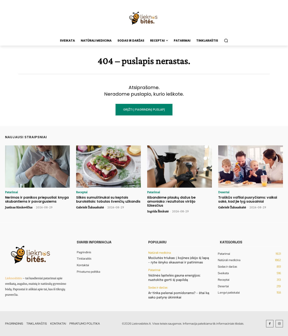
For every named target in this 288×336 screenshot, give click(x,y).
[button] (226, 40)
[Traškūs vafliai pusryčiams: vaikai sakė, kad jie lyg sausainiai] (250, 166)
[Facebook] (269, 323)
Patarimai (11, 192)
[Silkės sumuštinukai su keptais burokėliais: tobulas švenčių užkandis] (108, 166)
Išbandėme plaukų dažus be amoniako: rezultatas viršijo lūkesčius (171, 201)
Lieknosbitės (13, 278)
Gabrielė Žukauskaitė (90, 207)
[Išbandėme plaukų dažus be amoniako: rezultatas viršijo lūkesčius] (179, 166)
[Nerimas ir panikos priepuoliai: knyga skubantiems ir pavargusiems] (37, 166)
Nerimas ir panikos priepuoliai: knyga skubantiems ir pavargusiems (37, 199)
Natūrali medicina (159, 253)
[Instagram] (279, 323)
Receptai (81, 192)
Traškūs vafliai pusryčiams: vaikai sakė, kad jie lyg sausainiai (247, 199)
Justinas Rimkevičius (18, 207)
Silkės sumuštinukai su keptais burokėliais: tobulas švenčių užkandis (108, 199)
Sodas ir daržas (157, 287)
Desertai (223, 192)
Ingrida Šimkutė (158, 211)
